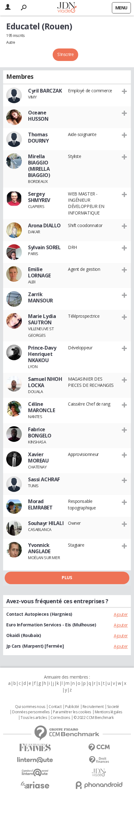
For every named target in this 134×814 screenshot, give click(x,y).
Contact (55, 707)
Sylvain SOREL (44, 247)
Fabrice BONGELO (39, 432)
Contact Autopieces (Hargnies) (39, 614)
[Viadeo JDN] (99, 772)
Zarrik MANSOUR (40, 297)
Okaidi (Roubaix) (23, 635)
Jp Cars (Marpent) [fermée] (35, 646)
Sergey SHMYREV (39, 197)
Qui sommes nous (30, 707)
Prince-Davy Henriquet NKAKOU (42, 354)
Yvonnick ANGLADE (39, 548)
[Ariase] (35, 784)
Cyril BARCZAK (45, 90)
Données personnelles (31, 712)
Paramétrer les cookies (72, 712)
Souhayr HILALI (46, 523)
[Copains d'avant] (35, 772)
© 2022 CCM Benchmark (94, 717)
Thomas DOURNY (38, 137)
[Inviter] (124, 91)
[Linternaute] (35, 760)
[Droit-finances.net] (99, 760)
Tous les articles (34, 717)
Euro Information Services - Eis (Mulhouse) (51, 625)
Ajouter (121, 614)
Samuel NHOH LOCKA (45, 382)
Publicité (72, 707)
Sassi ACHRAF (44, 479)
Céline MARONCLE (41, 407)
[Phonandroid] (99, 785)
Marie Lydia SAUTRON (42, 319)
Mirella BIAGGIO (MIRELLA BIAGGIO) (39, 166)
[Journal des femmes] (35, 747)
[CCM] (99, 747)
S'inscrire (65, 54)
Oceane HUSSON (38, 115)
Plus (67, 577)
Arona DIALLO (44, 225)
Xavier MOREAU (38, 457)
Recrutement (93, 707)
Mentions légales (108, 712)
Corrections (60, 717)
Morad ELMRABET (40, 504)
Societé (113, 707)
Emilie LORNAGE (39, 272)
